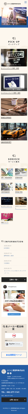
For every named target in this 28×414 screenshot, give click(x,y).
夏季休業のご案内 (9, 254)
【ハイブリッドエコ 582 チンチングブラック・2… (15, 270)
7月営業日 (7, 262)
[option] (14, 16)
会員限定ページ (15, 354)
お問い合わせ (14, 400)
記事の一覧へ (14, 280)
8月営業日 (7, 247)
